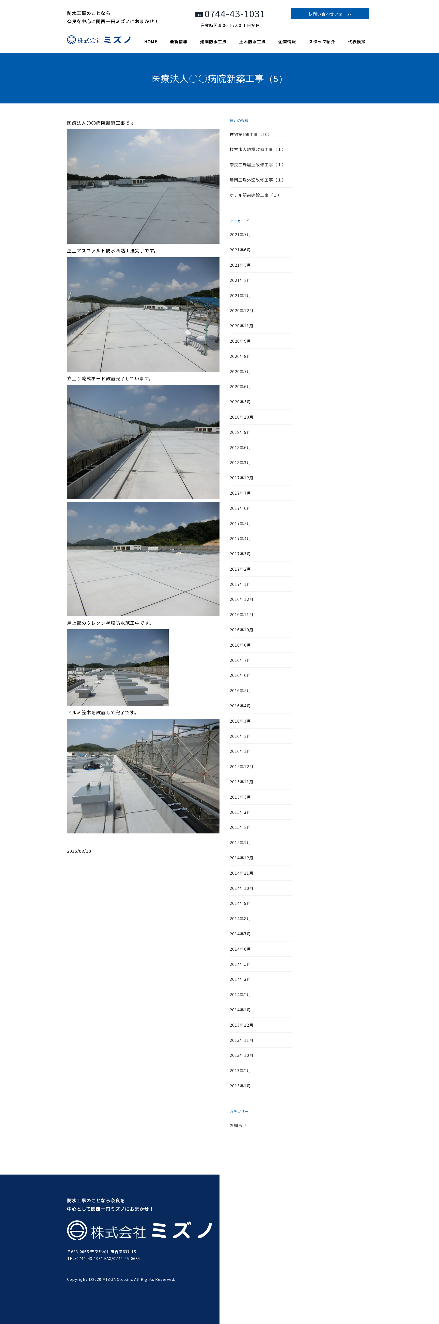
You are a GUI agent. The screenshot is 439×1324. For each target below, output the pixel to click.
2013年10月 (242, 1055)
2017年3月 (240, 554)
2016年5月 (240, 690)
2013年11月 (242, 1040)
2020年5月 (240, 402)
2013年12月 (242, 1025)
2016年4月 (240, 706)
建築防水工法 (213, 41)
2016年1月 (240, 751)
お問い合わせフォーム (330, 14)
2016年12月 (242, 599)
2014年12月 (242, 858)
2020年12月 (242, 310)
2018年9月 (240, 432)
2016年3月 (240, 721)
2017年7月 (240, 493)
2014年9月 (240, 903)
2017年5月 (240, 523)
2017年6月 (240, 508)
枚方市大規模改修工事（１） (258, 149)
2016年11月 (242, 614)
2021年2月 (240, 280)
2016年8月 (240, 645)
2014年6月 (240, 949)
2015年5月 (240, 797)
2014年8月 (240, 918)
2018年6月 (240, 447)
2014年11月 (242, 873)
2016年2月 (240, 736)
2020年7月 (240, 371)
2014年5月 (240, 964)
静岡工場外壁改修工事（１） (258, 180)
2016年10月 (242, 630)
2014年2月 (240, 994)
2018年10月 (242, 417)
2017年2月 (240, 569)
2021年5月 (240, 265)
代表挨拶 (357, 41)
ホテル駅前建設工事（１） (256, 195)
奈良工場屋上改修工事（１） (258, 164)
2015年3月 (240, 812)
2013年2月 (240, 1070)
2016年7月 (240, 660)
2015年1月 (240, 842)
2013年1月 (240, 1086)
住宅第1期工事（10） (251, 134)
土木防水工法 (252, 41)
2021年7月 (240, 234)
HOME (150, 41)
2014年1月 (240, 1010)
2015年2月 (240, 827)
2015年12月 (242, 766)
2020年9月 (240, 341)
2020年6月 (240, 386)
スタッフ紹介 (322, 41)
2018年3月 (240, 462)
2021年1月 (240, 295)
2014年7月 (240, 934)
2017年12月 (242, 478)
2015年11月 (242, 782)
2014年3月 (240, 979)
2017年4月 (240, 538)
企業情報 (287, 41)
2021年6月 (240, 250)
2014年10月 (242, 888)
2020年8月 (240, 356)
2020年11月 (242, 326)
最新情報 (178, 41)
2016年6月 (240, 675)
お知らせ (238, 1125)
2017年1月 (240, 584)
